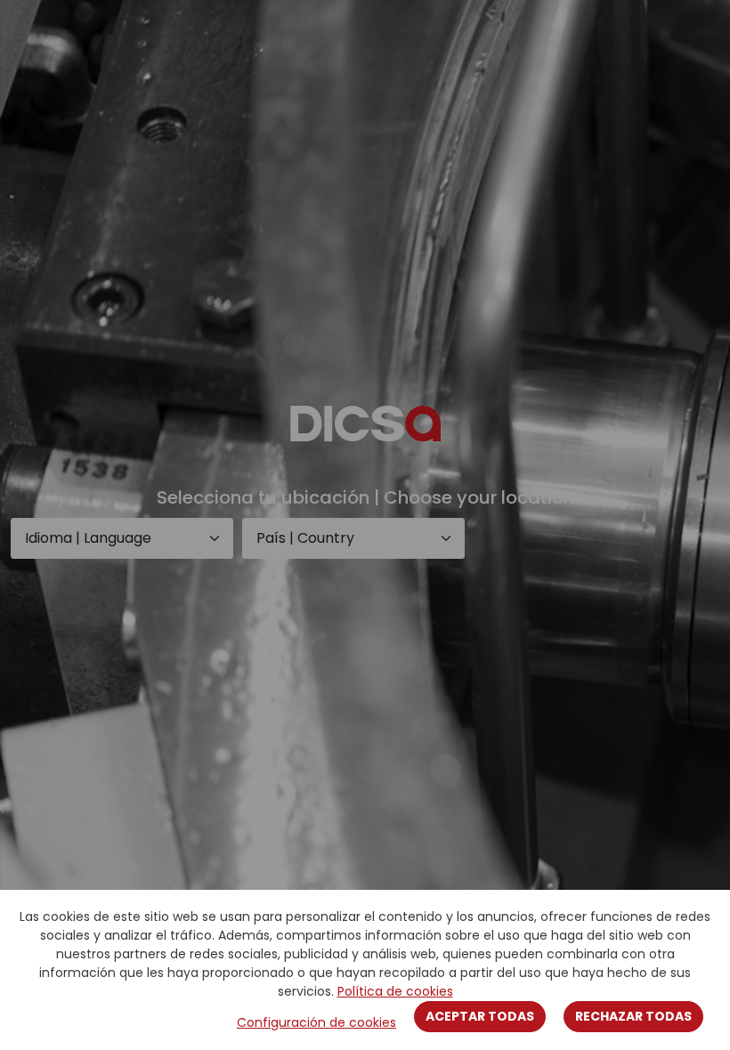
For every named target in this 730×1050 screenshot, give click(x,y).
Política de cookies (395, 991)
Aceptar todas (480, 1016)
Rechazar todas (633, 1016)
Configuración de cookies (316, 1022)
